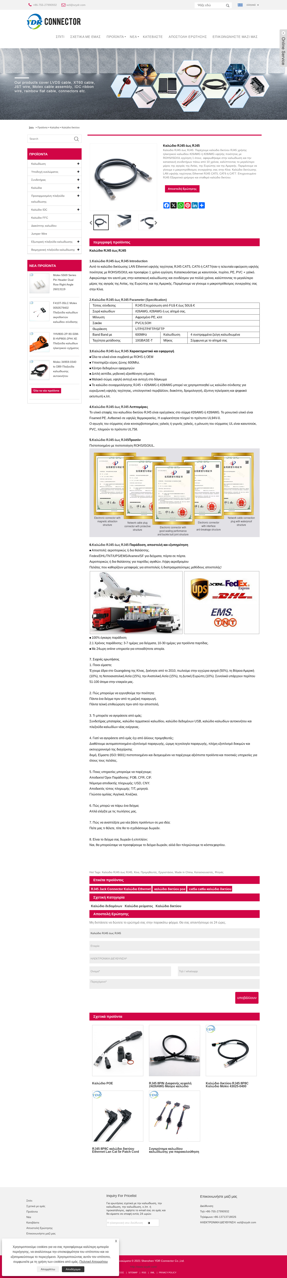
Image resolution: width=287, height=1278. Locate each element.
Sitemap (132, 1272)
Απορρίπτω (48, 1269)
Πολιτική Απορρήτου (93, 1261)
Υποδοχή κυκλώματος (44, 171)
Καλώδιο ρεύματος (139, 906)
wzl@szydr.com (76, 4)
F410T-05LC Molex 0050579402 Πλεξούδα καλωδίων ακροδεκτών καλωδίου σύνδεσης (65, 312)
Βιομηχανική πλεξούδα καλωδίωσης (53, 249)
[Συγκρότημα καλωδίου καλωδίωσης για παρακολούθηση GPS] (174, 1116)
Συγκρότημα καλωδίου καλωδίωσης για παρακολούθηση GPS (174, 1150)
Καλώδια (54, 127)
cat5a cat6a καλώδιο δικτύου (210, 889)
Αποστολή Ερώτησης (188, 36)
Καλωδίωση (38, 163)
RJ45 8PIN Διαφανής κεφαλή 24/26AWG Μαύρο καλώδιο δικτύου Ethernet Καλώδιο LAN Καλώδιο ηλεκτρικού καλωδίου (172, 1085)
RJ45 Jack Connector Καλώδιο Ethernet (121, 889)
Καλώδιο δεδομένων (106, 906)
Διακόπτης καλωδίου (44, 225)
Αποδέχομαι (73, 1269)
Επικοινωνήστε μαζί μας (235, 36)
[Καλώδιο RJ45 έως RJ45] (101, 222)
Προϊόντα (115, 36)
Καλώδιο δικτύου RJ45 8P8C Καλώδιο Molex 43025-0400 (227, 1085)
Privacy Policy (167, 1272)
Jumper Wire (39, 233)
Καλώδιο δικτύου (71, 127)
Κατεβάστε (153, 36)
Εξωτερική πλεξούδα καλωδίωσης (52, 241)
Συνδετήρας (38, 179)
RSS (144, 1272)
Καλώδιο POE (102, 1083)
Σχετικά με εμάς (85, 36)
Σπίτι (60, 36)
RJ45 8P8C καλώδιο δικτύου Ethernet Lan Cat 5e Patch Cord (115, 1150)
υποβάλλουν (247, 998)
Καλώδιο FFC (39, 217)
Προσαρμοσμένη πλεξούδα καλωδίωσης (47, 198)
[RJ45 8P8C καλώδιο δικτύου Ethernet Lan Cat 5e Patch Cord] (117, 1116)
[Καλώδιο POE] (117, 1050)
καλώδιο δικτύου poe (169, 889)
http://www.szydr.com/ (143, 1266)
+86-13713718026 (224, 1216)
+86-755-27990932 (45, 4)
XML (152, 1272)
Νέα (133, 36)
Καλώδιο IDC (39, 209)
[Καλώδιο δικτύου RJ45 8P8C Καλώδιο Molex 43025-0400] (231, 1050)
